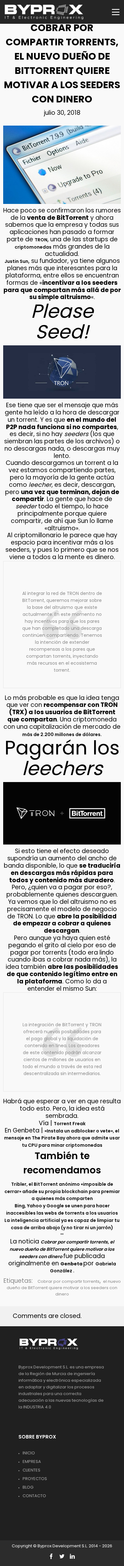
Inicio (29, 1453)
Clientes (31, 1470)
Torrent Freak (70, 1123)
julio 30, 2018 (62, 112)
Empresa (32, 1461)
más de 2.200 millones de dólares (61, 734)
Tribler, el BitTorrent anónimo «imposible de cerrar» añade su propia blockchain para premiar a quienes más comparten (62, 1191)
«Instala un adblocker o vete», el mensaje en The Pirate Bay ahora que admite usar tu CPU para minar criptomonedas (62, 1138)
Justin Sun (16, 261)
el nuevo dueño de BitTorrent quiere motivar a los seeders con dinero (64, 1287)
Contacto (34, 1496)
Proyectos (35, 1479)
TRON (41, 240)
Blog (28, 1487)
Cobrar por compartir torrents (69, 1281)
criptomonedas (33, 247)
